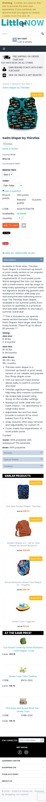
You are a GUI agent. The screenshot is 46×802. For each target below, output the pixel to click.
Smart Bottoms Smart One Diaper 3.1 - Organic (23, 583)
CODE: (5, 208)
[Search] (42, 34)
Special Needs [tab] (11, 459)
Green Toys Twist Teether (23, 676)
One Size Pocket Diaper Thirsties (23, 506)
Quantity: (7, 218)
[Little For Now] (23, 22)
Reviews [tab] (8, 452)
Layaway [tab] (8, 466)
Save (6, 243)
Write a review (10, 148)
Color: (5, 180)
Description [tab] (10, 259)
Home (6, 83)
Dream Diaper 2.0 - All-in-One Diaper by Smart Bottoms (23, 544)
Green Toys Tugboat (23, 621)
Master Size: (9, 169)
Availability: (8, 213)
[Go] (42, 740)
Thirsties (7, 143)
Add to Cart (10, 225)
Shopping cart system (16, 794)
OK (28, 15)
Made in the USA (21, 83)
